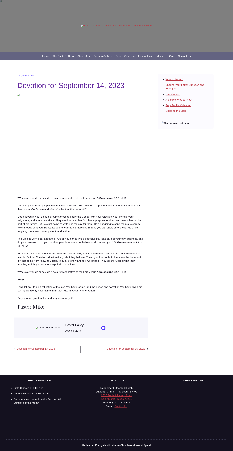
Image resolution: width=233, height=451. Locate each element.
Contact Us (121, 406)
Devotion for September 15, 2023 (126, 348)
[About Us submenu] (89, 56)
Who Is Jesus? (174, 79)
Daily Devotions (25, 75)
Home (45, 56)
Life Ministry (173, 94)
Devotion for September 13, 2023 (36, 348)
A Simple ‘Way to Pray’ (179, 99)
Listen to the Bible (176, 110)
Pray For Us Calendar (178, 105)
